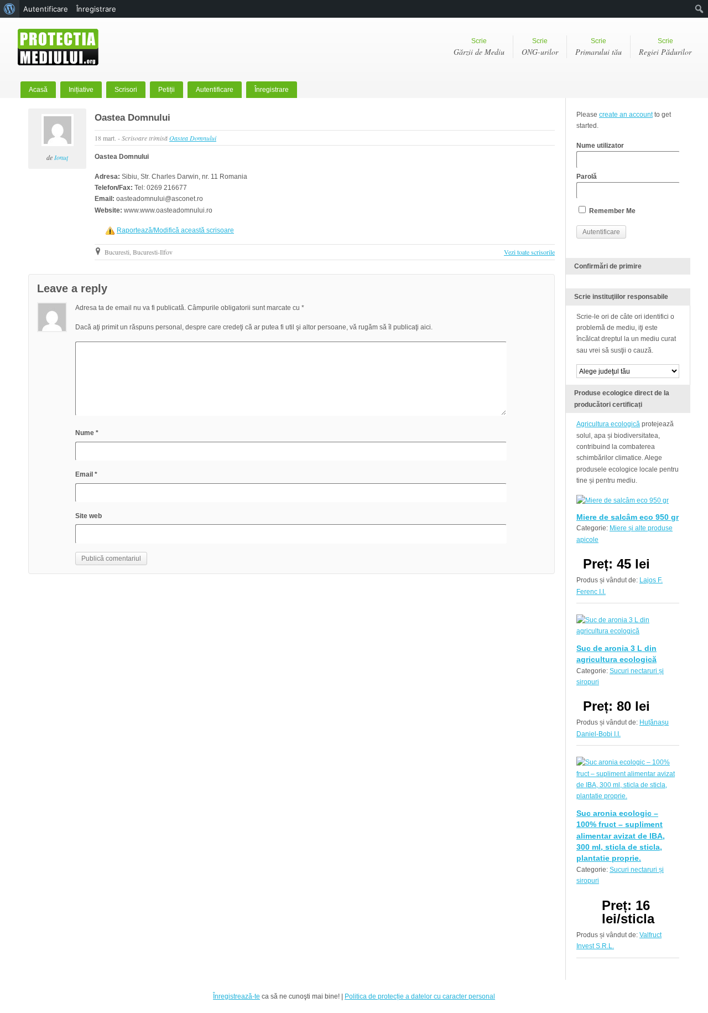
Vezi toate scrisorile (529, 251)
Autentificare (214, 90)
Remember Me (611, 211)
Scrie (479, 47)
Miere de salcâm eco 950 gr (627, 517)
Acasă (38, 90)
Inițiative (81, 90)
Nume (86, 433)
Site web (88, 516)
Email (86, 474)
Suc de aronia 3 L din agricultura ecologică (616, 654)
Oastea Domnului (132, 117)
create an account (626, 114)
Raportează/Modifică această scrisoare (175, 230)
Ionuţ (61, 157)
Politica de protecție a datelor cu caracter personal (420, 996)
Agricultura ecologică (608, 424)
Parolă (586, 176)
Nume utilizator (600, 145)
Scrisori (125, 90)
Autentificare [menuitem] (45, 8)
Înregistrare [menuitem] (96, 8)
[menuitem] (9, 9)
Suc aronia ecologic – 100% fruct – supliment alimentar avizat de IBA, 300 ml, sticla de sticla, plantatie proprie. (620, 836)
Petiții (166, 90)
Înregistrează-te (236, 996)
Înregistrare (271, 90)
